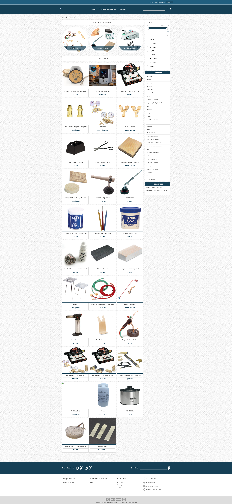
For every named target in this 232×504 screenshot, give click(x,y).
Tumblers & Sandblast (153, 169)
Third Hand (130, 198)
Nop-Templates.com (107, 502)
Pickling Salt (75, 411)
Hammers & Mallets (152, 119)
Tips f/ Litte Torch (130, 304)
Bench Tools (150, 89)
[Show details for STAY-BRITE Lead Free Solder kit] (75, 253)
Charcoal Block (102, 269)
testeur (148, 193)
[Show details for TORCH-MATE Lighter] (75, 147)
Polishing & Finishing (152, 136)
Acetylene (152, 39)
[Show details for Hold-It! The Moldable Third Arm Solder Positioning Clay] (75, 76)
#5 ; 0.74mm (153, 58)
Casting (149, 96)
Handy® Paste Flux (130, 233)
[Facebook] (77, 468)
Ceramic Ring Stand (103, 198)
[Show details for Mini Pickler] (130, 395)
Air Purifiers (150, 76)
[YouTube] (86, 468)
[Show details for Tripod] (75, 289)
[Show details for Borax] (102, 395)
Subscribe (168, 468)
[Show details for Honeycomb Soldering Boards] (75, 182)
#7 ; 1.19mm (153, 54)
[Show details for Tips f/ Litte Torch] (130, 289)
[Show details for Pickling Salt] (75, 395)
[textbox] (154, 9)
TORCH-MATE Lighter (75, 162)
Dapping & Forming (152, 99)
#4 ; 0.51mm (153, 51)
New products (121, 482)
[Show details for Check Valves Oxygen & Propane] (75, 111)
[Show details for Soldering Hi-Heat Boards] (130, 147)
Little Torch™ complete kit (75, 375)
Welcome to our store (69, 482)
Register (151, 2)
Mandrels (149, 126)
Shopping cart (170, 9)
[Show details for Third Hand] (130, 182)
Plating (148, 129)
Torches (75, 48)
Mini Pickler (130, 411)
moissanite (159, 187)
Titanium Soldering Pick (102, 233)
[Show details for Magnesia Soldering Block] (130, 253)
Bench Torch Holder (103, 340)
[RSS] (90, 468)
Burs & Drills (150, 93)
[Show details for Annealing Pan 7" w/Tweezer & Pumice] (75, 431)
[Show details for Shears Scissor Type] (102, 147)
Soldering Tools (102, 48)
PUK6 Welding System (102, 91)
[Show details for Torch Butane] (75, 324)
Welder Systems (130, 48)
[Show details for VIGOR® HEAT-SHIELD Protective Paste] (75, 218)
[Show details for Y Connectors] (130, 111)
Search (166, 9)
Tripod (75, 304)
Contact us (93, 482)
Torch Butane (75, 340)
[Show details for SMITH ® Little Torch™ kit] (130, 76)
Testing (149, 166)
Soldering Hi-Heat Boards (130, 162)
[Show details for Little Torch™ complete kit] (75, 360)
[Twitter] (81, 468)
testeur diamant (155, 193)
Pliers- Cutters (151, 132)
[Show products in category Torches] (75, 40)
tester (158, 190)
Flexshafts (149, 109)
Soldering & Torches (153, 152)
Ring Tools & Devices (153, 139)
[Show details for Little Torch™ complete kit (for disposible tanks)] (102, 360)
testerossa (164, 190)
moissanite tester (151, 190)
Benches (149, 86)
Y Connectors (130, 127)
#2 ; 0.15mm (153, 62)
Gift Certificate (151, 179)
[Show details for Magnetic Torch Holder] (130, 324)
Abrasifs (149, 79)
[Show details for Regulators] (102, 111)
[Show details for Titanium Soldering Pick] (102, 218)
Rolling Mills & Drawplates (154, 142)
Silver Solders (102, 446)
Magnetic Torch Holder (130, 340)
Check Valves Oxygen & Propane (75, 127)
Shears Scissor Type (103, 162)
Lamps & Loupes (151, 123)
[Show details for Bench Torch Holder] (102, 324)
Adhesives (149, 83)
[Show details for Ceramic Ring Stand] (102, 182)
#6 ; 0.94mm (153, 47)
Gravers (149, 116)
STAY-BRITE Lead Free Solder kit (75, 269)
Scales (148, 149)
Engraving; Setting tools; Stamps (156, 103)
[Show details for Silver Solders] (102, 431)
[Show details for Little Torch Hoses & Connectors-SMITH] (102, 289)
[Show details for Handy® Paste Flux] (130, 218)
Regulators (102, 127)
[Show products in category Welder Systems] (130, 40)
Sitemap (92, 485)
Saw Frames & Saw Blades (154, 146)
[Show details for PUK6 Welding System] (102, 76)
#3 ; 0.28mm (153, 43)
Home (63, 17)
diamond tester (150, 187)
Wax (148, 176)
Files (148, 106)
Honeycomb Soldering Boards (75, 198)
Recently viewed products (124, 485)
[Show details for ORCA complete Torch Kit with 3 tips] (130, 360)
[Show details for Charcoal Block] (102, 253)
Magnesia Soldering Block (130, 269)
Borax (103, 411)
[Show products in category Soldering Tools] (102, 40)
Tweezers (149, 172)
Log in (156, 2)
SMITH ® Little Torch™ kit (130, 91)
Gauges (149, 113)
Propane (152, 66)
